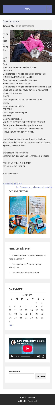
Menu (27, 9)
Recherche (14, 371)
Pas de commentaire (24, 26)
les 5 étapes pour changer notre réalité (34, 187)
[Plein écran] (43, 356)
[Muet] (38, 356)
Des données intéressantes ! (25, 272)
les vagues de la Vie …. (13, 183)
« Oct (11, 325)
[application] (27, 348)
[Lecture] (12, 356)
